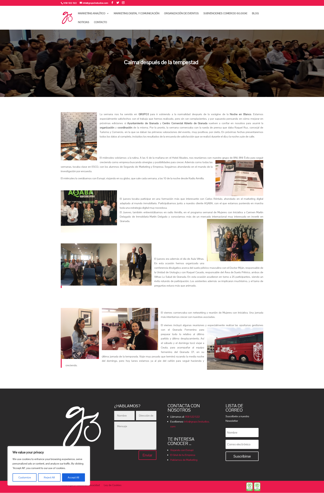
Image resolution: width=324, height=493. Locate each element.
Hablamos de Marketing (183, 459)
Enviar (147, 455)
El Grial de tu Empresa (182, 455)
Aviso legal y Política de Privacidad (80, 485)
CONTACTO (100, 22)
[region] (49, 465)
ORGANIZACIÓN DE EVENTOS (181, 13)
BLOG (255, 13)
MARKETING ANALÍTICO (91, 13)
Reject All (49, 477)
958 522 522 (192, 416)
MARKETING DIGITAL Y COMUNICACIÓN (136, 13)
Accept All (73, 477)
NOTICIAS (83, 22)
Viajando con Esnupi (182, 450)
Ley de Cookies (113, 485)
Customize (24, 477)
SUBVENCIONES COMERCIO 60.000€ (225, 13)
